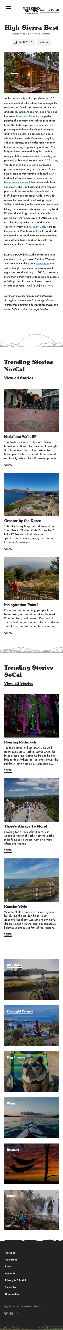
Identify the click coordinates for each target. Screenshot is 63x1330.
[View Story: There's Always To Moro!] (31, 800)
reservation (42, 263)
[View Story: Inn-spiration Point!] (31, 578)
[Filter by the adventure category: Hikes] (31, 1191)
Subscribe (10, 1287)
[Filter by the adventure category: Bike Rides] (31, 960)
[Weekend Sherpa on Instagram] (16, 1313)
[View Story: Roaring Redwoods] (31, 716)
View (8, 464)
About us (10, 1252)
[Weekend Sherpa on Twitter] (6, 1313)
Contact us (11, 1259)
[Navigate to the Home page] (31, 10)
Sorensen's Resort (26, 116)
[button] (8, 8)
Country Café (37, 226)
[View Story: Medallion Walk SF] (31, 410)
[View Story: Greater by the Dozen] (31, 494)
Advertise (10, 1273)
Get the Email (49, 10)
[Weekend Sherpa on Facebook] (11, 1313)
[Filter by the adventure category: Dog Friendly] (31, 1053)
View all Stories (18, 378)
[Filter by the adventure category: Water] (31, 1099)
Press (8, 1266)
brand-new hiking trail (17, 182)
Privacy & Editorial (15, 1280)
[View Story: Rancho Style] (31, 880)
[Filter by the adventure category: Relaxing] (31, 1145)
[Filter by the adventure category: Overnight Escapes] (31, 1007)
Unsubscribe (12, 1294)
